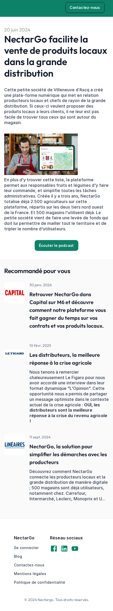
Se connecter (26, 547)
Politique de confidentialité (39, 582)
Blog (18, 556)
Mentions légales (30, 573)
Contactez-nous (29, 565)
